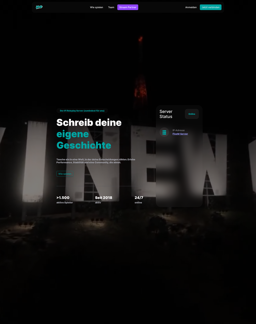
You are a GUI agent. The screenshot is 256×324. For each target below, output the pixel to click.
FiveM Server (180, 133)
